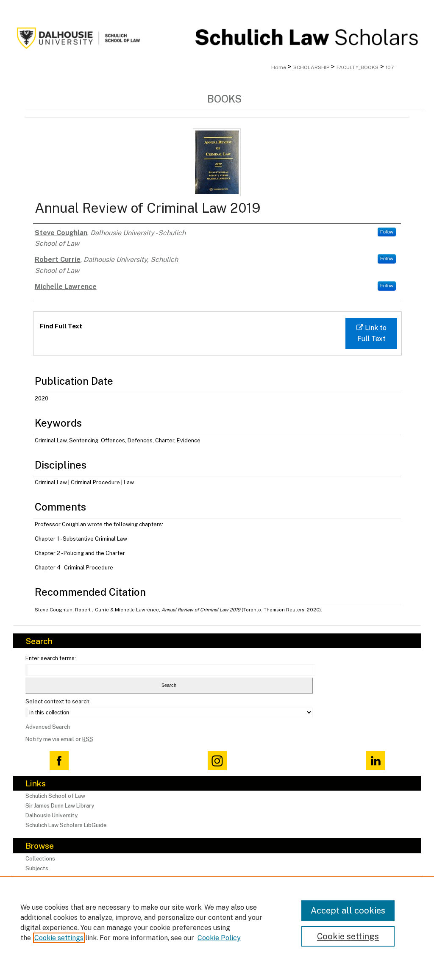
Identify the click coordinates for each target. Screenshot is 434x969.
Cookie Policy (219, 938)
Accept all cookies (348, 910)
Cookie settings (58, 938)
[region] (217, 922)
